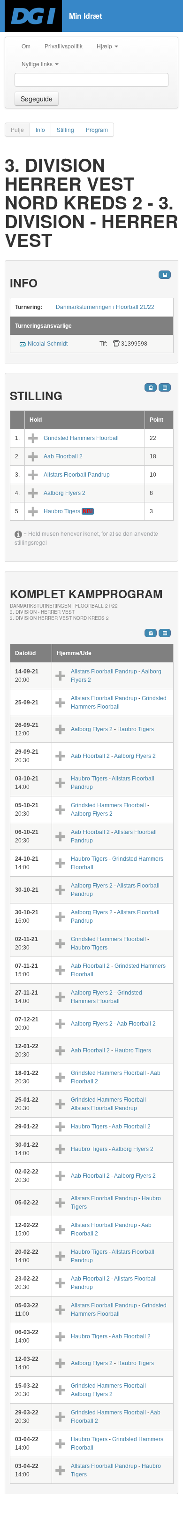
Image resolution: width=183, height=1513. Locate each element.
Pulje (17, 129)
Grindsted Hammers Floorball (81, 438)
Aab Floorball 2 (63, 456)
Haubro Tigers (63, 511)
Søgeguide (37, 98)
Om (26, 46)
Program (97, 129)
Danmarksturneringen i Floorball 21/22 (105, 307)
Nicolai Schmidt (48, 343)
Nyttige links (38, 64)
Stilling (65, 129)
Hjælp (105, 46)
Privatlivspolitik (64, 46)
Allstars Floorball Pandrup (77, 474)
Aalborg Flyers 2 (64, 493)
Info (40, 129)
